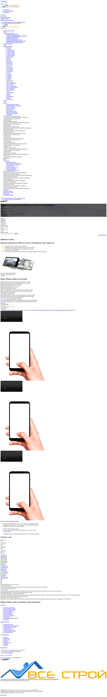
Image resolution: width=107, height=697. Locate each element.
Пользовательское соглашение (8, 679)
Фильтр (2, 218)
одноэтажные (9, 67)
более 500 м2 (9, 57)
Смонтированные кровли (12, 164)
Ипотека (5, 637)
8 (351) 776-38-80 (16, 651)
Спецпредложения (8, 191)
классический (9, 96)
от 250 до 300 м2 (10, 54)
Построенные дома (11, 162)
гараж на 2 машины (11, 86)
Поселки (5, 643)
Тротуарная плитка (11, 168)
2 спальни (8, 75)
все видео (3, 303)
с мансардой (9, 71)
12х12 (8, 64)
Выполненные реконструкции (13, 163)
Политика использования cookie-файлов (49, 679)
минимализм (9, 99)
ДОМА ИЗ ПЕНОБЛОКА (12, 37)
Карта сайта (3, 695)
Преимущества (7, 642)
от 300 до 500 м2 (10, 55)
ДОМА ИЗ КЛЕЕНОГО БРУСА (14, 39)
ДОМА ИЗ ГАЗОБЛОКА (12, 34)
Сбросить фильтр (102, 235)
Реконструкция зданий (12, 113)
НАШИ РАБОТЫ (5, 622)
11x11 (7, 63)
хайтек (8, 93)
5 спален (8, 79)
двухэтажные (9, 68)
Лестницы (9, 114)
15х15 (11, 62)
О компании (6, 9)
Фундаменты (9, 109)
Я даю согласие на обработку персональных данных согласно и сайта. (38, 310)
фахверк (8, 97)
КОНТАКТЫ (4, 647)
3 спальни (8, 76)
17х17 (11, 64)
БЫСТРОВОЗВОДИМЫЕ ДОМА (14, 42)
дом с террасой (10, 82)
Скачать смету (7, 531)
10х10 (8, 62)
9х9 (7, 61)
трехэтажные (9, 70)
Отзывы (5, 641)
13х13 (9, 59)
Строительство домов (8, 30)
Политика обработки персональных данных (27, 679)
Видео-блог (6, 12)
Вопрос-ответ (6, 638)
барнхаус (8, 95)
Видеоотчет (16, 521)
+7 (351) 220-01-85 (5, 23)
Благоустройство (10, 107)
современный (9, 92)
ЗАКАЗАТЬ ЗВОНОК (15, 23)
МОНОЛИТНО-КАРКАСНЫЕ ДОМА (16, 41)
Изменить (8, 17)
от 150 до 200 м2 (10, 51)
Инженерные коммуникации (13, 105)
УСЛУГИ (3, 605)
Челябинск (3, 20)
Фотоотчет (3, 521)
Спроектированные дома (12, 170)
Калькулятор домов (8, 192)
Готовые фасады (10, 166)
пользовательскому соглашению (41, 310)
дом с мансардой (10, 88)
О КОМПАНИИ (5, 634)
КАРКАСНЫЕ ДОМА (12, 38)
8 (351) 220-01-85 (7, 651)
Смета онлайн (9, 521)
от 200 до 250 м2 (10, 53)
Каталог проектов (7, 43)
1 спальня (8, 74)
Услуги (5, 100)
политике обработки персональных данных (61, 310)
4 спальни (8, 78)
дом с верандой (10, 89)
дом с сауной (9, 84)
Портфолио (6, 158)
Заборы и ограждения (11, 112)
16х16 (10, 63)
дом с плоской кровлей (12, 87)
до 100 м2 (8, 49)
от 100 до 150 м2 (10, 50)
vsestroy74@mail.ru (8, 652)
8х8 (7, 59)
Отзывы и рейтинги (8, 11)
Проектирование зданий (12, 104)
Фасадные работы (10, 108)
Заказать (3, 275)
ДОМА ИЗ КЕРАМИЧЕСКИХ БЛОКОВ (16, 36)
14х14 (9, 61)
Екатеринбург (9, 20)
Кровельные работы (11, 111)
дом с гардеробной (11, 83)
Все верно (3, 17)
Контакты (5, 189)
